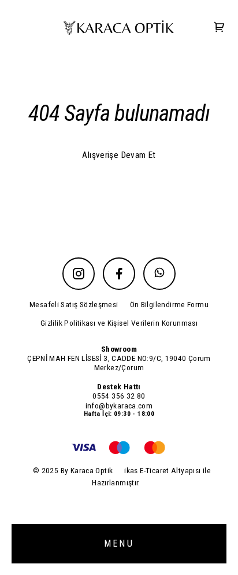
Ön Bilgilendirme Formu (169, 304)
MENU (119, 543)
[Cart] (219, 28)
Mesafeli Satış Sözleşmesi (73, 304)
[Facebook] (119, 273)
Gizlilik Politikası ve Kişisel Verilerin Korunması (119, 322)
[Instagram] (78, 273)
